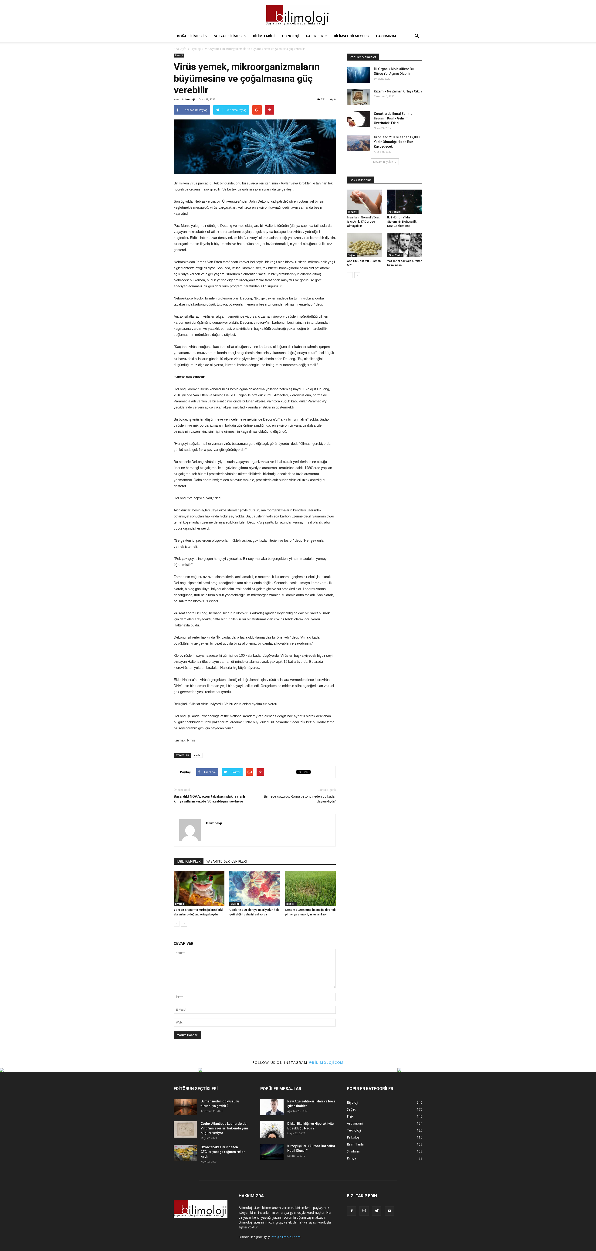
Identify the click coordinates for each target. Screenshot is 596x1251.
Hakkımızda (386, 36)
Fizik (350, 1116)
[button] (416, 36)
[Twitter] (376, 1211)
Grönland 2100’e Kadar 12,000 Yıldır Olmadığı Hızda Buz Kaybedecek (397, 141)
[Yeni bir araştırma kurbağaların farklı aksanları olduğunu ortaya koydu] (199, 888)
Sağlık (351, 255)
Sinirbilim (353, 1151)
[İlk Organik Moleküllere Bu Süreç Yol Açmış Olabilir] (358, 75)
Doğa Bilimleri (190, 36)
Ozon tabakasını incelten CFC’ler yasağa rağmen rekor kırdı (223, 1151)
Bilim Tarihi (264, 36)
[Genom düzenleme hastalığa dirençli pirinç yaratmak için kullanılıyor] (310, 888)
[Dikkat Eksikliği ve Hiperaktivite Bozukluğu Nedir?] (272, 1129)
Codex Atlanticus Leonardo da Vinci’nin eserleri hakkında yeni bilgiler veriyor (224, 1128)
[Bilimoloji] (298, 15)
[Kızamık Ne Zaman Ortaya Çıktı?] (358, 97)
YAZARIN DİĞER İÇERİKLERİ (226, 861)
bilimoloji (188, 99)
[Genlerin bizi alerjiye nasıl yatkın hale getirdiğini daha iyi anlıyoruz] (254, 888)
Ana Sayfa (180, 49)
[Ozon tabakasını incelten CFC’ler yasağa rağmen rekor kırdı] (185, 1153)
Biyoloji (179, 55)
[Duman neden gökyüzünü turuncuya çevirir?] (185, 1107)
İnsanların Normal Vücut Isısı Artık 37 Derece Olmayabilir (363, 222)
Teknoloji (290, 36)
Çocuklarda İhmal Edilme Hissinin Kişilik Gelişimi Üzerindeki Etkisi (393, 118)
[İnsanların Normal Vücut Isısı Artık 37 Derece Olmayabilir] (364, 202)
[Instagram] (364, 1211)
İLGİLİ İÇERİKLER (188, 861)
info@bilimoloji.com (286, 1237)
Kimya (351, 1158)
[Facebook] (351, 1211)
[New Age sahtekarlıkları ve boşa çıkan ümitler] (272, 1107)
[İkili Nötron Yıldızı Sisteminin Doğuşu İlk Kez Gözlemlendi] (405, 202)
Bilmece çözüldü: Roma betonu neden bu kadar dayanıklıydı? (300, 798)
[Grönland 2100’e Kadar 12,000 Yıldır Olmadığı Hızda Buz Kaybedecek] (358, 143)
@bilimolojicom (326, 1062)
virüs (197, 755)
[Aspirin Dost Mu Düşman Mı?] (364, 245)
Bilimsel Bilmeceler (351, 36)
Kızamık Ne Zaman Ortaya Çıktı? (398, 91)
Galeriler (314, 36)
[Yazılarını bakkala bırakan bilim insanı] (405, 245)
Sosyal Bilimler (228, 36)
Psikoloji (353, 1137)
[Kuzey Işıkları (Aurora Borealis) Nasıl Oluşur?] (272, 1152)
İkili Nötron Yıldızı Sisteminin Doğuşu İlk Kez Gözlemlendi (402, 222)
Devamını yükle (383, 162)
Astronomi (395, 211)
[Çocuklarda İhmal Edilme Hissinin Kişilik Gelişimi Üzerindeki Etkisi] (358, 119)
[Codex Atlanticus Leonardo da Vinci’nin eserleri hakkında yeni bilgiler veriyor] (185, 1129)
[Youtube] (389, 1211)
